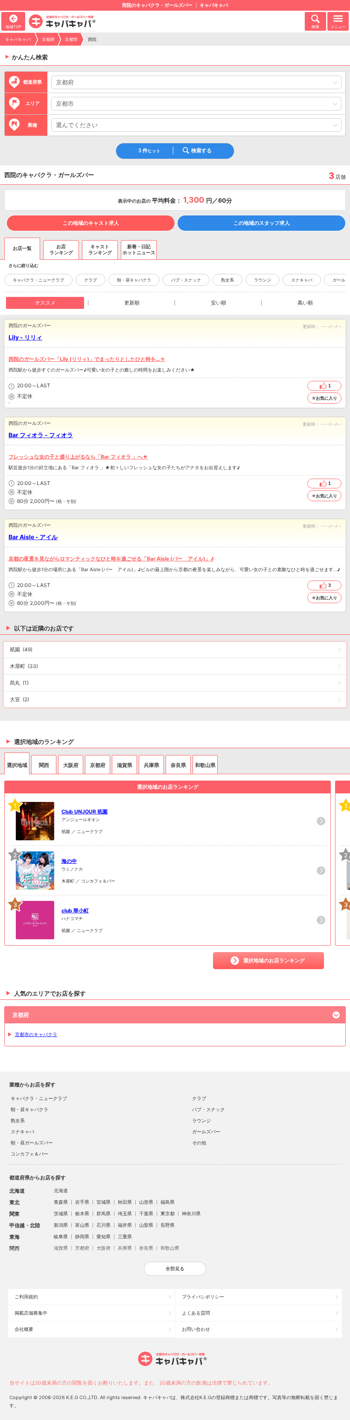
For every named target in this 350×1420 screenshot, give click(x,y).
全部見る (175, 1268)
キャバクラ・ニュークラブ (38, 279)
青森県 (61, 1202)
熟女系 (227, 279)
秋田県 (125, 1202)
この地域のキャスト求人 (91, 223)
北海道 (61, 1190)
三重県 (125, 1237)
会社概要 (24, 1329)
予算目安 (12, 403)
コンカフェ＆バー (29, 1154)
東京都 (167, 1214)
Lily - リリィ (25, 337)
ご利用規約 (26, 1297)
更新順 (132, 302)
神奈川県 (191, 1214)
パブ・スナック (186, 279)
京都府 (48, 39)
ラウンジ (262, 279)
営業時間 (12, 386)
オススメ (45, 302)
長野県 (167, 1225)
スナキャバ (301, 279)
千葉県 (146, 1214)
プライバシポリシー (203, 1297)
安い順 (218, 302)
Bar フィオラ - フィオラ (41, 434)
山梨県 (146, 1225)
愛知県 (103, 1237)
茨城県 (61, 1214)
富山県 (82, 1225)
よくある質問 (196, 1313)
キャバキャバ (18, 39)
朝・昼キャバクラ (134, 279)
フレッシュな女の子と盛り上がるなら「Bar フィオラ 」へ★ (78, 456)
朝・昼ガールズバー (32, 1143)
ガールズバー (206, 1132)
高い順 (305, 302)
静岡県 (82, 1237)
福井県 (125, 1225)
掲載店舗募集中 (31, 1313)
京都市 (71, 39)
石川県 (103, 1225)
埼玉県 (125, 1214)
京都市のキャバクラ (36, 1034)
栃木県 (82, 1214)
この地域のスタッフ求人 (261, 223)
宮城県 (103, 1202)
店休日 (12, 397)
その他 (199, 1143)
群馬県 (103, 1214)
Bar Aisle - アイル (33, 536)
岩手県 (82, 1202)
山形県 (146, 1202)
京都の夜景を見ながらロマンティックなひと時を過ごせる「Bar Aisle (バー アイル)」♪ (111, 558)
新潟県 (61, 1225)
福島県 (167, 1202)
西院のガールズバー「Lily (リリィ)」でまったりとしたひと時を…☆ (87, 359)
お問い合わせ (196, 1329)
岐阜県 (61, 1237)
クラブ (90, 279)
